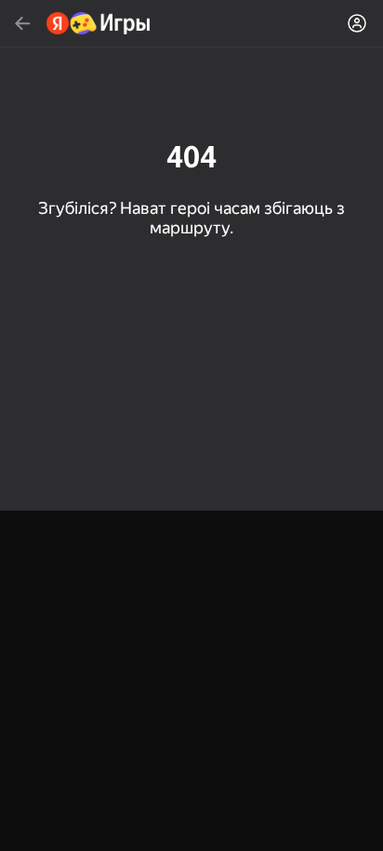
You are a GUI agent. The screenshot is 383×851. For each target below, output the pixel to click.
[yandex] (99, 23)
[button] (191, 425)
